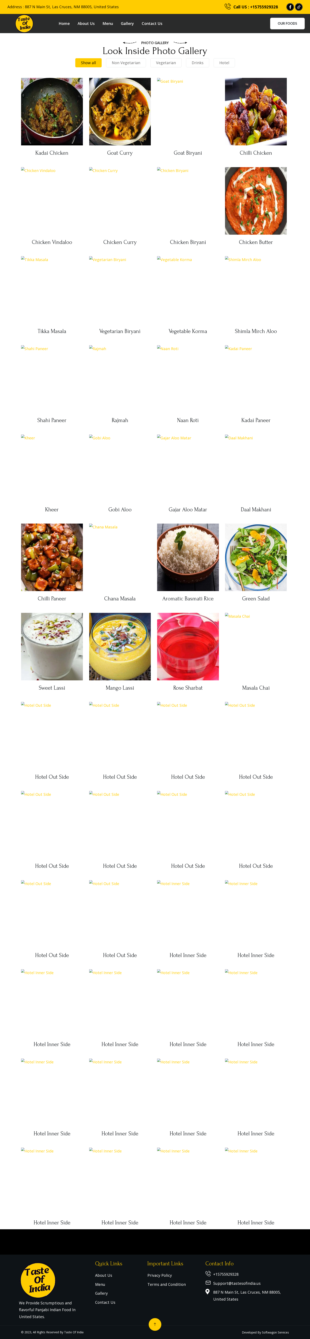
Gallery (127, 23)
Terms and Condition (166, 1284)
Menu (107, 23)
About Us (86, 23)
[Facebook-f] (290, 7)
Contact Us (152, 23)
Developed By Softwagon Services (265, 1332)
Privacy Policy (159, 1275)
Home (64, 23)
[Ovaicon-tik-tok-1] (299, 7)
